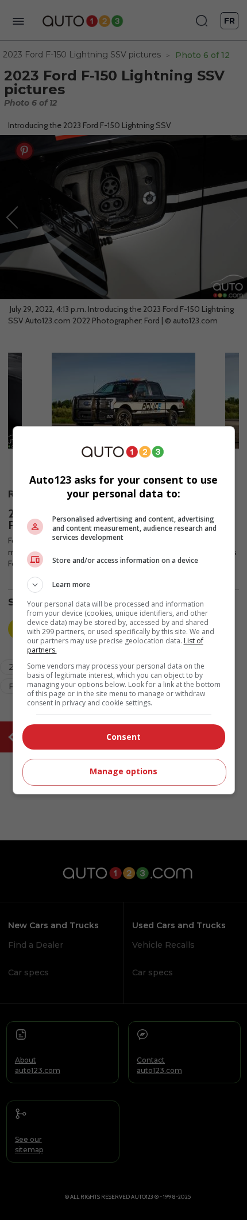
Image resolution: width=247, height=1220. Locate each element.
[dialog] (124, 610)
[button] (124, 585)
